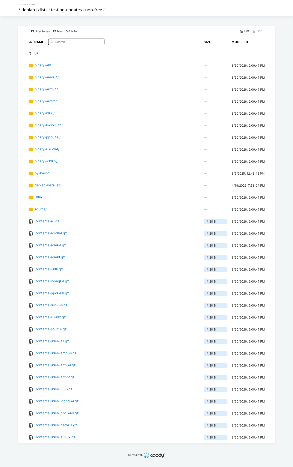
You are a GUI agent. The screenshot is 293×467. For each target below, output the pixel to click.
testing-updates (66, 10)
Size (207, 42)
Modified (240, 42)
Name (39, 41)
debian (28, 10)
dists (43, 10)
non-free (93, 10)
